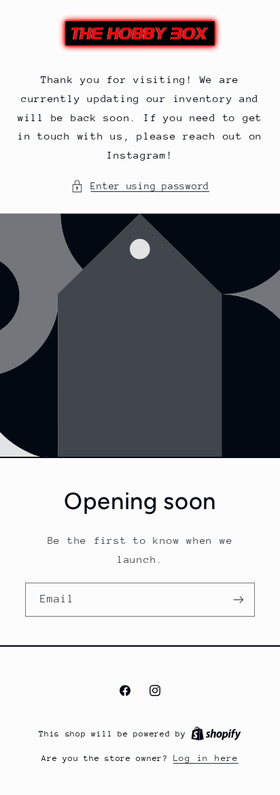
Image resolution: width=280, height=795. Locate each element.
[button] (140, 186)
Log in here (206, 758)
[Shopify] (216, 733)
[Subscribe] (238, 599)
